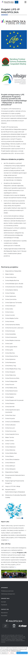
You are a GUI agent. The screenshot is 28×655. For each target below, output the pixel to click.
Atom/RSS (4, 615)
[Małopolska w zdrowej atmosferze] (14, 2)
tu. (15, 567)
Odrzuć (12, 652)
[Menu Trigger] (25, 2)
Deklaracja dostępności (8, 594)
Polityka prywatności (7, 591)
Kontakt (3, 602)
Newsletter (4, 612)
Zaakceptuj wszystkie (22, 652)
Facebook (4, 605)
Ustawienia (4, 652)
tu (8, 540)
